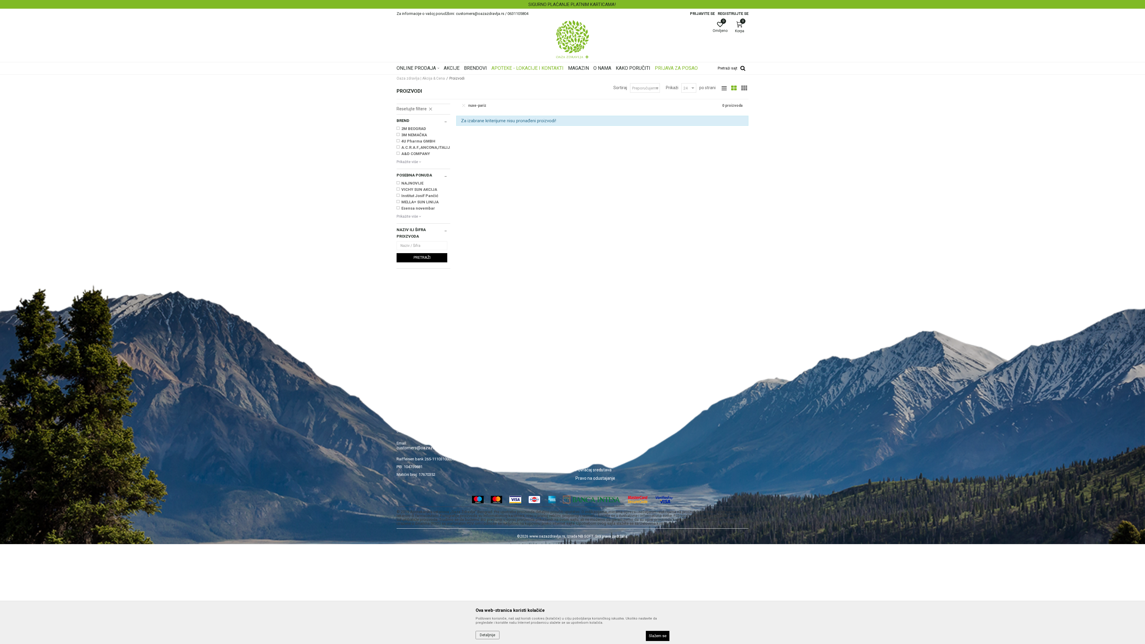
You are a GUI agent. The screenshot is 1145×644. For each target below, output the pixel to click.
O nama (493, 403)
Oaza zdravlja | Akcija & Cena (421, 78)
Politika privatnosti (592, 411)
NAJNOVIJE (412, 183)
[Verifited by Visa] (664, 499)
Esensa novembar (418, 208)
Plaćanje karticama (593, 436)
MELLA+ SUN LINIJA (420, 202)
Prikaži (672, 87)
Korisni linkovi (498, 436)
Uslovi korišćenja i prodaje (599, 403)
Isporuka (583, 444)
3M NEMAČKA (414, 135)
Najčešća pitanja (501, 428)
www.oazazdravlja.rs (547, 536)
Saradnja (494, 411)
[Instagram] (682, 404)
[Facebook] (668, 404)
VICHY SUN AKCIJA (419, 189)
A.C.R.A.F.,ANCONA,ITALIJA (426, 147)
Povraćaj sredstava (593, 469)
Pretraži (422, 257)
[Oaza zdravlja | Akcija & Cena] (572, 39)
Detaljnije (487, 635)
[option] (572, 4)
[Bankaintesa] (592, 499)
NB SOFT (585, 536)
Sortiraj (620, 87)
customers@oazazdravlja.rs (423, 447)
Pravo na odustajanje (595, 478)
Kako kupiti (585, 419)
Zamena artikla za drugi (597, 453)
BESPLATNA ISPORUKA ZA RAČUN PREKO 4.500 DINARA (572, 4)
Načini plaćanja (589, 428)
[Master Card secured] (638, 499)
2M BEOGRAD (413, 128)
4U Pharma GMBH (418, 141)
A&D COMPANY (415, 153)
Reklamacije (586, 461)
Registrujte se (733, 13)
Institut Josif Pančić (419, 195)
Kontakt (493, 419)
